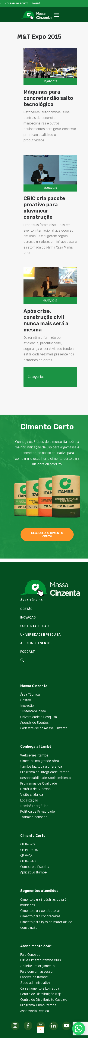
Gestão (26, 609)
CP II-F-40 (28, 861)
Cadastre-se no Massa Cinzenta (43, 728)
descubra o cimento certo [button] (47, 534)
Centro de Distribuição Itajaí (41, 994)
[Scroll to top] (40, 1030)
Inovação (28, 617)
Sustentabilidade (35, 626)
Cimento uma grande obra (39, 761)
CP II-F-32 (27, 844)
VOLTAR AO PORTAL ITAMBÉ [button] (22, 3)
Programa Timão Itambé (38, 1005)
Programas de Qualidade (38, 783)
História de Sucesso (35, 789)
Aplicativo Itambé (33, 872)
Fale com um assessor (37, 971)
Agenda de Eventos (36, 643)
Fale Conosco (30, 955)
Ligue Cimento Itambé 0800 (41, 960)
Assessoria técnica (34, 1011)
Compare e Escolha (34, 867)
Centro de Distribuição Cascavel (44, 1000)
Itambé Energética (34, 806)
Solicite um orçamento (37, 966)
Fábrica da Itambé (34, 977)
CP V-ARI (27, 855)
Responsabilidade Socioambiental (46, 778)
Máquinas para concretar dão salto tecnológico (48, 98)
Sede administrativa (35, 983)
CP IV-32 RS (29, 850)
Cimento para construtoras (40, 911)
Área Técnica (31, 600)
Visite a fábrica (31, 794)
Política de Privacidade (37, 811)
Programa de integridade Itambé (44, 772)
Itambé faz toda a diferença (41, 766)
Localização (29, 800)
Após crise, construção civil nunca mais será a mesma (45, 320)
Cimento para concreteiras (40, 916)
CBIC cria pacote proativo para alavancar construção (44, 207)
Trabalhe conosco (33, 817)
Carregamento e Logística (39, 988)
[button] (56, 20)
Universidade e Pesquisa (40, 635)
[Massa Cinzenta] (36, 15)
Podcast (27, 652)
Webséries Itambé (34, 755)
